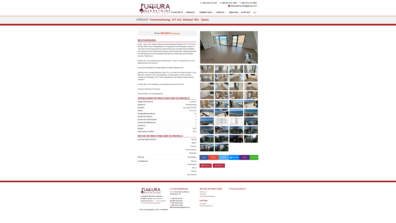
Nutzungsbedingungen (208, 196)
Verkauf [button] (190, 12)
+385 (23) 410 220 (209, 3)
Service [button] (220, 12)
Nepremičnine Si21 (207, 206)
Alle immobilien (157, 198)
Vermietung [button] (205, 12)
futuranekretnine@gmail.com (244, 6)
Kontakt (245, 12)
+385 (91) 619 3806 (249, 3)
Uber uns (233, 12)
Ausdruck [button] (219, 165)
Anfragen (206, 165)
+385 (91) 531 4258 (229, 3)
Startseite (177, 12)
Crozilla (203, 203)
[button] (255, 12)
